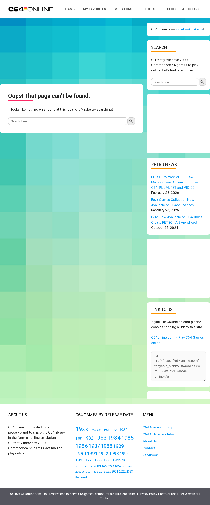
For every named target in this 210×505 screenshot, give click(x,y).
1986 (81, 446)
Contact (149, 448)
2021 (115, 471)
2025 (84, 476)
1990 (80, 453)
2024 (77, 476)
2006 (118, 466)
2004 (104, 466)
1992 (103, 453)
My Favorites (94, 9)
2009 (78, 471)
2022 (122, 471)
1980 (123, 430)
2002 (88, 466)
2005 (111, 466)
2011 (90, 471)
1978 (107, 430)
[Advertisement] (71, 51)
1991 (92, 453)
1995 (79, 460)
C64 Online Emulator (158, 434)
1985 (127, 438)
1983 (100, 438)
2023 (129, 471)
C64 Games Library (157, 427)
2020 (108, 471)
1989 (118, 446)
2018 (102, 471)
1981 (79, 439)
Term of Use (168, 494)
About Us (190, 9)
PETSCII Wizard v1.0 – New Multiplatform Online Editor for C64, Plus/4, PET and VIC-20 (174, 182)
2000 (126, 460)
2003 (97, 466)
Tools (149, 9)
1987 (94, 446)
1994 (124, 453)
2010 (84, 471)
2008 (129, 466)
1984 (114, 437)
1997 (98, 460)
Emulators (122, 9)
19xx (81, 429)
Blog (171, 9)
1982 (89, 438)
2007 (123, 466)
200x (100, 430)
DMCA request (188, 494)
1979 (114, 430)
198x (92, 430)
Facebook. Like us (189, 29)
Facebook (150, 455)
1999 (116, 460)
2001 (79, 466)
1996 (89, 460)
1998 (107, 460)
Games (70, 9)
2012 (96, 471)
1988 (106, 446)
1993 (114, 453)
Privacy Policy (148, 494)
